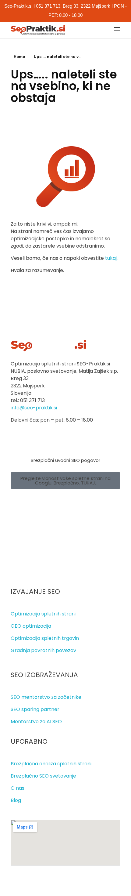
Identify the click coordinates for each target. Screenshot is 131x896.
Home (19, 56)
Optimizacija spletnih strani (43, 613)
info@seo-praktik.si (34, 407)
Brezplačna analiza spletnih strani (51, 763)
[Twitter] (36, 502)
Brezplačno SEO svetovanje (43, 775)
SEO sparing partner (35, 709)
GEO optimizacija (31, 625)
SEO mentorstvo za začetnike (46, 697)
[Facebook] (18, 502)
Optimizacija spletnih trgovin (45, 638)
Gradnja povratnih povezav (43, 650)
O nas (17, 788)
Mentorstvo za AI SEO (36, 721)
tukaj (111, 258)
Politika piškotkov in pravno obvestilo (55, 567)
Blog (16, 800)
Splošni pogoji (27, 554)
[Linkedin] (54, 502)
